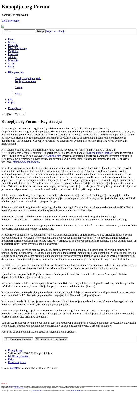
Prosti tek (13, 54)
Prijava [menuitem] (11, 102)
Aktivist (12, 57)
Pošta (11, 66)
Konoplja (13, 45)
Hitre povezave (16, 72)
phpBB (14, 368)
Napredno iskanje (55, 31)
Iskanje (40, 31)
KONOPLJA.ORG (14, 386)
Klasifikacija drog (17, 48)
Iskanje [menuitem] (18, 87)
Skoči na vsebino (10, 20)
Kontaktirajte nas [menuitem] (17, 362)
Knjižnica (13, 51)
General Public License (99, 152)
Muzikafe (13, 60)
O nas (11, 63)
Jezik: (4, 114)
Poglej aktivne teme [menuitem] (25, 81)
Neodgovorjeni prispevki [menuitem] (28, 78)
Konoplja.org (15, 108)
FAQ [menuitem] (10, 99)
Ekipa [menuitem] (18, 93)
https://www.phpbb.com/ (26, 161)
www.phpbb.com (51, 155)
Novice (12, 42)
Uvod (11, 39)
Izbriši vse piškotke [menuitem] (18, 356)
